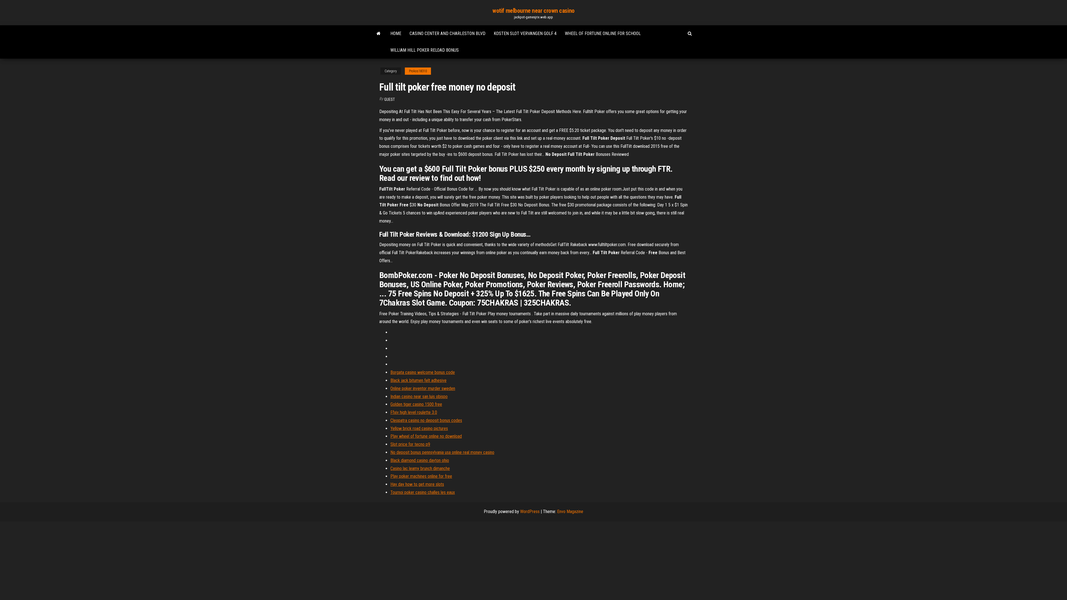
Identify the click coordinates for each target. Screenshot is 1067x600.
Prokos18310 (418, 71)
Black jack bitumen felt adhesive (418, 380)
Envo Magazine (570, 511)
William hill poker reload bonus (424, 50)
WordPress (530, 511)
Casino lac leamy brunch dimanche (420, 468)
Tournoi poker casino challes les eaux (422, 492)
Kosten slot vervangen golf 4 (525, 33)
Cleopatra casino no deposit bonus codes (426, 420)
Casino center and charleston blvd (447, 33)
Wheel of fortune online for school (603, 33)
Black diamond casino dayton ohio (419, 460)
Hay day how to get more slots (417, 484)
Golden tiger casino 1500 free (416, 404)
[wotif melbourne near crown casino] (378, 33)
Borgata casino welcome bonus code (422, 372)
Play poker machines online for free (421, 476)
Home (395, 33)
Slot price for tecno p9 (410, 444)
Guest (389, 99)
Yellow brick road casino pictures (419, 428)
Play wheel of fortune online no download (426, 436)
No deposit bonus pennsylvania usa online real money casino (442, 452)
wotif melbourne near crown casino (533, 10)
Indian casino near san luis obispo (419, 396)
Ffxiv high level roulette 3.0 (413, 412)
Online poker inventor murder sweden (422, 388)
